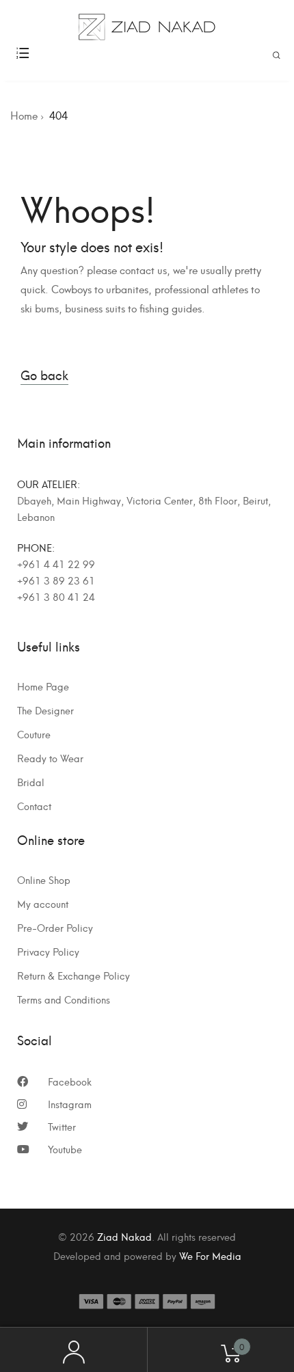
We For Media (210, 1255)
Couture (34, 734)
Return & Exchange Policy (73, 975)
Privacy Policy (48, 951)
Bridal (30, 782)
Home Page (43, 686)
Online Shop (43, 880)
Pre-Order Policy (55, 927)
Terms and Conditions (63, 999)
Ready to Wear (50, 758)
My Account (73, 1350)
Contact (34, 806)
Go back (44, 374)
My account (42, 904)
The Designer (45, 710)
